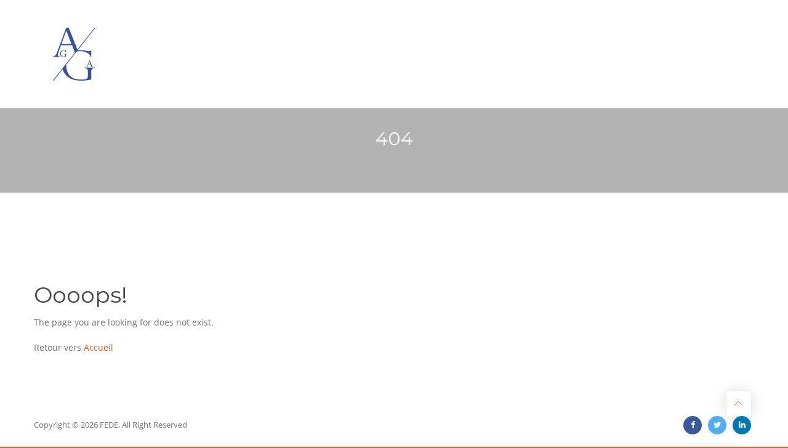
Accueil (98, 347)
